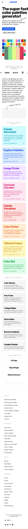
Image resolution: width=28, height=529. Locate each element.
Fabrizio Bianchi (15, 514)
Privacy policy (7, 486)
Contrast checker (8, 408)
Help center (7, 494)
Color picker (7, 413)
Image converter (8, 441)
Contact (6, 503)
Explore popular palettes (10, 402)
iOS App (14, 360)
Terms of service (8, 483)
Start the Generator (8, 29)
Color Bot (6, 419)
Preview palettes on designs (11, 410)
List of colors (7, 427)
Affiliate (6, 500)
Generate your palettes (10, 399)
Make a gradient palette (10, 436)
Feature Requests (8, 505)
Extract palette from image (11, 405)
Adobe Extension (14, 375)
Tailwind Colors (8, 416)
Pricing (6, 478)
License (6, 480)
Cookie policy (7, 489)
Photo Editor (7, 438)
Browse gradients (8, 430)
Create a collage (8, 447)
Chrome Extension (9, 469)
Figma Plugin (14, 368)
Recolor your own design (10, 444)
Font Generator (8, 452)
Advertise (6, 497)
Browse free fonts (8, 449)
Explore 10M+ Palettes (9, 32)
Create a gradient (8, 433)
